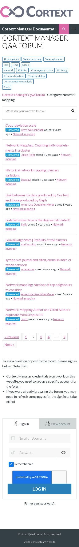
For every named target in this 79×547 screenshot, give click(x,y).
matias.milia (28, 244)
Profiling (62, 70)
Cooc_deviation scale (20, 125)
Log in (39, 488)
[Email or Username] (13, 438)
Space (25, 64)
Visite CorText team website (39, 541)
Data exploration (54, 59)
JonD (24, 319)
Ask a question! (52, 534)
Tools (7, 87)
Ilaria (24, 224)
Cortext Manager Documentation (30, 29)
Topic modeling (36, 76)
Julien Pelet (28, 154)
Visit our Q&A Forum (30, 534)
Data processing (32, 59)
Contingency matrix (42, 70)
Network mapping (24, 134)
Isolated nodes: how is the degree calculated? (37, 220)
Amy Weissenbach (32, 129)
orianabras (27, 269)
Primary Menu (74, 29)
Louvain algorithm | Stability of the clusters (36, 240)
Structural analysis (14, 76)
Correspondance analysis (18, 81)
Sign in (24, 424)
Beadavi (26, 179)
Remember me (23, 464)
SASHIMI (22, 70)
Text (6, 64)
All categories (11, 59)
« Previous (11, 337)
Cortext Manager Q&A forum (23, 95)
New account (60, 424)
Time (15, 64)
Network (8, 70)
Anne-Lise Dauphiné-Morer (37, 204)
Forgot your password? (39, 503)
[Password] (13, 452)
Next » (9, 344)
